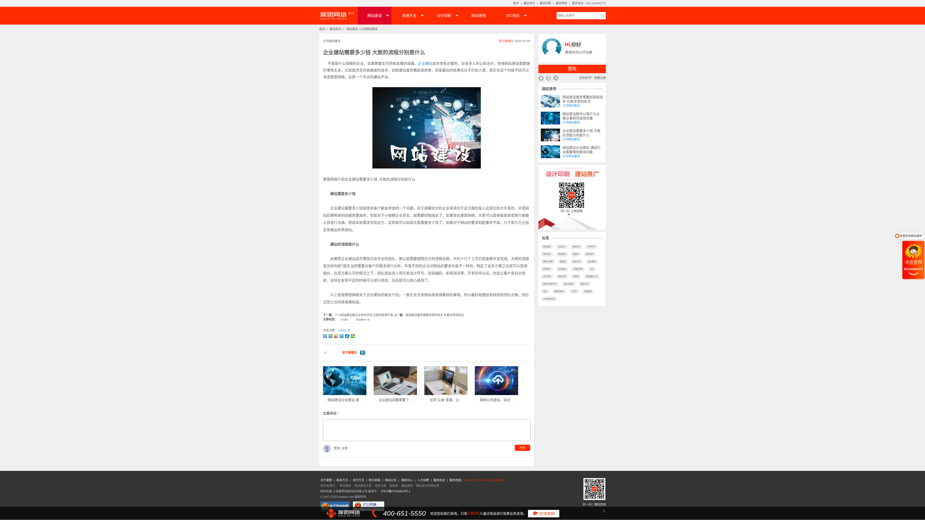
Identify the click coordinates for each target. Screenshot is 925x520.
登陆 (572, 68)
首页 (516, 3)
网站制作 (562, 254)
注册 (345, 448)
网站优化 (547, 254)
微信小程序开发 (550, 284)
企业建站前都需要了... (395, 400)
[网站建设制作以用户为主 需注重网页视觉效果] (550, 118)
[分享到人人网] (347, 336)
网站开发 (562, 276)
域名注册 (380, 486)
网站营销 (478, 15)
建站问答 (545, 3)
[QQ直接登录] (540, 78)
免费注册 (600, 78)
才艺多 (574, 291)
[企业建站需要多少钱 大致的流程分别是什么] (550, 135)
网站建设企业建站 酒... (345, 400)
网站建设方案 (363, 486)
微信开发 (584, 284)
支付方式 (359, 480)
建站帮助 (561, 3)
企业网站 (562, 269)
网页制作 (590, 254)
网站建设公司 (592, 276)
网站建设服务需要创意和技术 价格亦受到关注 (434, 315)
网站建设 (374, 15)
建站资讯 (529, 3)
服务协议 (439, 480)
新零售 (576, 276)
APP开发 (591, 247)
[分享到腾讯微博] (342, 336)
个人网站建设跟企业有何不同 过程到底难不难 (364, 315)
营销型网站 (559, 291)
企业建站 (425, 63)
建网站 (563, 261)
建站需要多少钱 (363, 320)
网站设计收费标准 (427, 486)
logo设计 (561, 247)
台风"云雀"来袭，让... (446, 400)
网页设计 (547, 269)
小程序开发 (578, 269)
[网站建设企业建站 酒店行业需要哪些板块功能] (550, 151)
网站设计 (576, 247)
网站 (545, 291)
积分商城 (374, 480)
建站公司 (577, 261)
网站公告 (391, 480)
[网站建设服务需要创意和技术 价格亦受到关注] (550, 101)
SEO (592, 269)
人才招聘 (423, 480)
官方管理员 (349, 352)
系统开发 (409, 15)
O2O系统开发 (549, 299)
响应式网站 (569, 284)
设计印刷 (444, 15)
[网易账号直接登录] (555, 78)
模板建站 (407, 486)
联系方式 (343, 480)
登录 (337, 448)
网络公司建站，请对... (496, 400)
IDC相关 (513, 15)
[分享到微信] (353, 336)
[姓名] (331, 357)
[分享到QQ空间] (331, 336)
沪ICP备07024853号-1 (395, 491)
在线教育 (588, 291)
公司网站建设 (369, 29)
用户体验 (547, 276)
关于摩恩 (326, 480)
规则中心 (407, 480)
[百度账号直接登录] (548, 78)
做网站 (576, 254)
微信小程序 (548, 261)
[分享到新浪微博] (336, 336)
